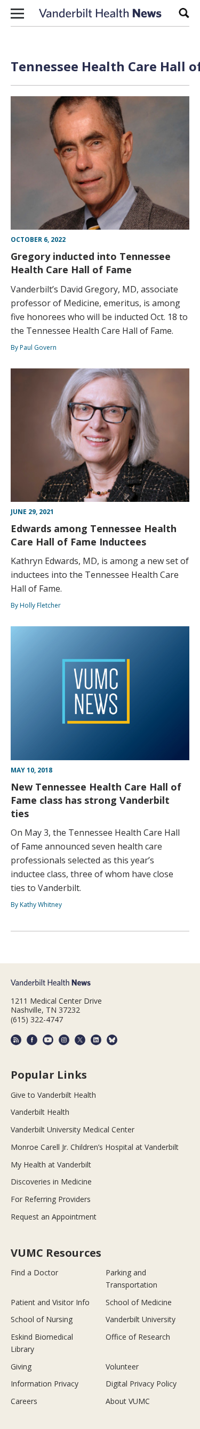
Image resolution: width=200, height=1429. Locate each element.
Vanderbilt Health (40, 1112)
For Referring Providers (51, 1199)
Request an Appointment (54, 1217)
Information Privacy (44, 1383)
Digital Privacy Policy (141, 1383)
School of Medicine (139, 1302)
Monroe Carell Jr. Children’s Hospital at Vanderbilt (95, 1147)
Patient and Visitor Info (50, 1302)
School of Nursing (42, 1319)
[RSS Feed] (16, 1040)
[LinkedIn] (96, 1040)
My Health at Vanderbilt (51, 1164)
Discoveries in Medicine (51, 1181)
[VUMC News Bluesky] (112, 1040)
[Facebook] (32, 1040)
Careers (24, 1401)
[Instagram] (64, 1040)
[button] (17, 13)
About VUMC (128, 1401)
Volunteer (122, 1366)
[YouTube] (48, 1040)
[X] (80, 1040)
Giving (21, 1366)
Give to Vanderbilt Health (53, 1095)
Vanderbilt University (140, 1319)
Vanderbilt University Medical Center (72, 1129)
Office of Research (138, 1337)
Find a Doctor (34, 1272)
